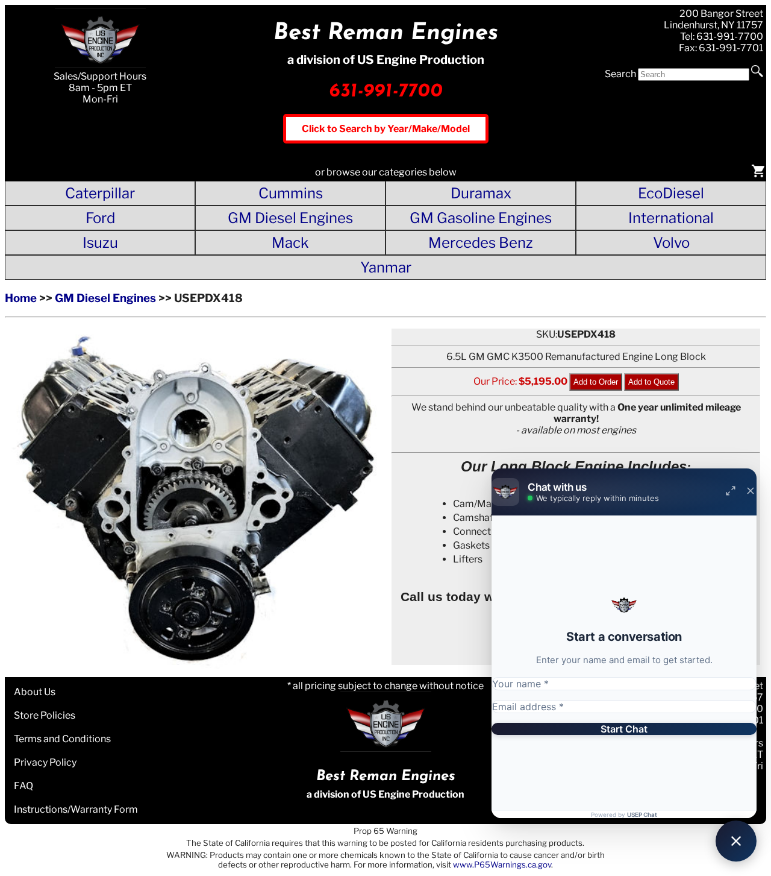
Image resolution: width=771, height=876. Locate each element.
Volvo (671, 242)
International (671, 218)
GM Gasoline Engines (481, 218)
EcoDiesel (671, 193)
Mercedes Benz (480, 242)
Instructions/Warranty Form (76, 809)
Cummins (290, 193)
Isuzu (100, 242)
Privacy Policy (45, 762)
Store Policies (44, 715)
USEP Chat (642, 814)
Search (620, 74)
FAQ (23, 786)
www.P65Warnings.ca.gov (502, 864)
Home (21, 298)
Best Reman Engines (385, 33)
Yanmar (385, 267)
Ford (100, 218)
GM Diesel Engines (290, 218)
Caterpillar (100, 193)
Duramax (481, 193)
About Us (34, 692)
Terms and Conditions (62, 739)
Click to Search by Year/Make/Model (386, 128)
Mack (290, 242)
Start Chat (624, 729)
